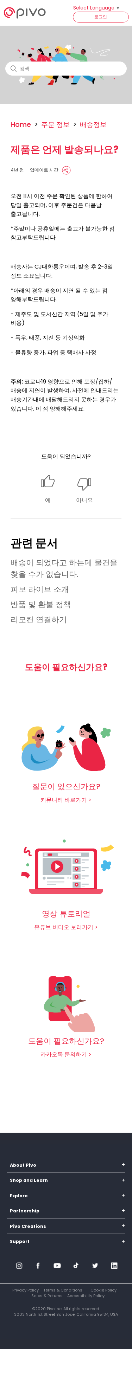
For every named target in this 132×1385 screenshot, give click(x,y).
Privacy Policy (25, 1290)
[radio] (48, 489)
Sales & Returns (47, 1296)
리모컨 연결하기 (39, 619)
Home (21, 124)
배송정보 (93, 124)
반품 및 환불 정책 (41, 604)
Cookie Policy (103, 1290)
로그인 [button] (100, 17)
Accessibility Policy (86, 1296)
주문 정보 (55, 124)
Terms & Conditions (62, 1290)
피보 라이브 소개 (40, 589)
